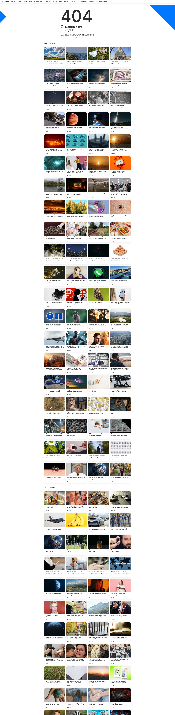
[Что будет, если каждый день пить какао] (76, 101)
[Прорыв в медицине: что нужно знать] (120, 210)
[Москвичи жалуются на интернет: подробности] (120, 604)
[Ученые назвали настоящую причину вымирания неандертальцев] (54, 276)
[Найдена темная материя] (76, 560)
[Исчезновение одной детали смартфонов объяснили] (76, 451)
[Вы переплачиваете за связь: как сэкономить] (98, 385)
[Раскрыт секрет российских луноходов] (76, 538)
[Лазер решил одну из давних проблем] (120, 276)
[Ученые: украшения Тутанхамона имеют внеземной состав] (98, 407)
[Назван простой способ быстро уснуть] (120, 407)
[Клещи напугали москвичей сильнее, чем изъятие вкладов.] (98, 319)
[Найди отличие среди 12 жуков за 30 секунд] (76, 144)
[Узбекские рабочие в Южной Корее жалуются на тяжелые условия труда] (120, 188)
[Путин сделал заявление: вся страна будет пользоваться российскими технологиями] (76, 79)
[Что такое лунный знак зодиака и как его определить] (98, 538)
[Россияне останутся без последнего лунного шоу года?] (98, 254)
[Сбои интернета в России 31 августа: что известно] (120, 560)
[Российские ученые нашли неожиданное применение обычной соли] (98, 210)
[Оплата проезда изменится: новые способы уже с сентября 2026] (54, 698)
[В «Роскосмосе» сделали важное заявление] (98, 363)
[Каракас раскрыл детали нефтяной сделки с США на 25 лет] (120, 144)
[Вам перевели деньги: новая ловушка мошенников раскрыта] (98, 698)
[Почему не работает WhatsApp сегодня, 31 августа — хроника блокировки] (98, 276)
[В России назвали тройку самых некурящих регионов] (98, 429)
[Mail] (2, 1)
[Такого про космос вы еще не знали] (76, 582)
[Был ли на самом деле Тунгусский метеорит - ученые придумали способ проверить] (120, 122)
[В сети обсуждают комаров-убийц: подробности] (54, 473)
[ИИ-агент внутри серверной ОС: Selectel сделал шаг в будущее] (54, 429)
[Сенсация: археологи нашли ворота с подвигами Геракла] (120, 429)
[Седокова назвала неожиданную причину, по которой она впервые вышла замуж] (120, 516)
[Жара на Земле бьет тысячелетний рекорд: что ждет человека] (54, 210)
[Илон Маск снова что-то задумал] (98, 188)
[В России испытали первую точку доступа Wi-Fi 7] (120, 298)
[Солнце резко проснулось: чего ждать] (54, 166)
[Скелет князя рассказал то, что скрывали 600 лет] (120, 57)
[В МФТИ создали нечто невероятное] (98, 582)
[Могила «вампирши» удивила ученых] (76, 676)
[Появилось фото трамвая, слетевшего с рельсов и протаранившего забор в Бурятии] (54, 122)
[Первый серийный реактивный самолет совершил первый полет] (54, 341)
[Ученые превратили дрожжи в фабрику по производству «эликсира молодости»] (54, 560)
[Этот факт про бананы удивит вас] (76, 654)
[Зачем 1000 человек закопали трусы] (98, 57)
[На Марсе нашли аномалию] (76, 122)
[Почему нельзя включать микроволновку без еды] (76, 188)
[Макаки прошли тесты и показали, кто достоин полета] (76, 319)
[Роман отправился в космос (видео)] (120, 495)
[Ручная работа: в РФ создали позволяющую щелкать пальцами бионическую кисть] (54, 582)
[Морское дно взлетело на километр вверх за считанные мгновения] (54, 57)
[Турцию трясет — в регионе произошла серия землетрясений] (120, 698)
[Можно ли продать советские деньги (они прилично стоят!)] (120, 79)
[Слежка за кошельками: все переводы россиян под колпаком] (98, 560)
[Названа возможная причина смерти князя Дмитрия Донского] (98, 451)
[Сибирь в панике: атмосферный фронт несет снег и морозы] (54, 254)
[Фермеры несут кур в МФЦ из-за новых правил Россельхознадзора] (54, 632)
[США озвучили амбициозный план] (98, 604)
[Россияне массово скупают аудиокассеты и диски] (120, 166)
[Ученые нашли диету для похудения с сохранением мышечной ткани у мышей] (120, 232)
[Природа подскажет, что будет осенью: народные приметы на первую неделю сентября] (76, 632)
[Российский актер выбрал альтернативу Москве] (98, 341)
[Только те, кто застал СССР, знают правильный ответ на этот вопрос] (120, 654)
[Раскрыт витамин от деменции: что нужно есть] (120, 676)
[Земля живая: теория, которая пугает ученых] (54, 676)
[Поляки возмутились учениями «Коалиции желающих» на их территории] (76, 495)
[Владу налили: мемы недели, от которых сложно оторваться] (120, 473)
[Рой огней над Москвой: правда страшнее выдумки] (54, 101)
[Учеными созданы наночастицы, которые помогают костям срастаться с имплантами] (76, 516)
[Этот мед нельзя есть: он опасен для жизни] (98, 676)
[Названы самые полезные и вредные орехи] (98, 632)
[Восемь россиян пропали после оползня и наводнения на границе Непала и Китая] (120, 341)
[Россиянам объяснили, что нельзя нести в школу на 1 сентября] (76, 232)
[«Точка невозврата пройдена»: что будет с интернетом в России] (76, 254)
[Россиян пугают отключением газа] (98, 122)
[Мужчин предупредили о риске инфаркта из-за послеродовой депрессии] (76, 407)
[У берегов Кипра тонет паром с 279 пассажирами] (76, 57)
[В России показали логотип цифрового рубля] (76, 298)
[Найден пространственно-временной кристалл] (98, 516)
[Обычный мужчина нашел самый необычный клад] (54, 232)
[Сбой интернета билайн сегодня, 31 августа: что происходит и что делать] (120, 363)
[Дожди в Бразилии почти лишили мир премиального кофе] (120, 538)
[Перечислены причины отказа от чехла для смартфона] (76, 276)
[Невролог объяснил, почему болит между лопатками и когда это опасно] (76, 698)
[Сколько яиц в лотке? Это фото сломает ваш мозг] (120, 254)
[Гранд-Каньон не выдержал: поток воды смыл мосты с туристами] (76, 604)
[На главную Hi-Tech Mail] (6, 1)
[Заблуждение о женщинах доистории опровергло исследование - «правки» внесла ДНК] (120, 101)
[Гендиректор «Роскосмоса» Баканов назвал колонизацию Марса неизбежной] (54, 363)
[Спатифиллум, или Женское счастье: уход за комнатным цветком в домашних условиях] (54, 538)
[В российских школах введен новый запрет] (120, 451)
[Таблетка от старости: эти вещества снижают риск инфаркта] (76, 363)
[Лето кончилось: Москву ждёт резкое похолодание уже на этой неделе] (54, 188)
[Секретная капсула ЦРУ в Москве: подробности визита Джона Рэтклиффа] (54, 654)
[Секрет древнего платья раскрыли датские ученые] (54, 407)
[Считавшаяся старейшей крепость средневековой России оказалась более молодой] (98, 232)
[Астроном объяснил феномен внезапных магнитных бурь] (76, 385)
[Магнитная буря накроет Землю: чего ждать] (98, 166)
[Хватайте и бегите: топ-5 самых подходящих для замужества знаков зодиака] (120, 319)
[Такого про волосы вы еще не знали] (54, 298)
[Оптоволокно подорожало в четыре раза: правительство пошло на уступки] (120, 582)
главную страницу (75, 37)
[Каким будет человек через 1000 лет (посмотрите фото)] (76, 341)
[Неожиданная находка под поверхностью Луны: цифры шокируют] (98, 101)
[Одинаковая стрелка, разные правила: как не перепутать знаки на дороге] (54, 319)
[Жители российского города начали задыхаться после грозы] (98, 79)
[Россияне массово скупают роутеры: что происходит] (98, 144)
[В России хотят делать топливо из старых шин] (76, 429)
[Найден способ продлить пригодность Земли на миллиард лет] (98, 473)
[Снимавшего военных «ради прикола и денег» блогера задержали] (54, 385)
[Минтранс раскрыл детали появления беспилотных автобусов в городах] (98, 495)
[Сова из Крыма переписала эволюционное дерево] (98, 298)
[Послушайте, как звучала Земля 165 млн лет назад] (54, 516)
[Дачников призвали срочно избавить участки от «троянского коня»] (54, 451)
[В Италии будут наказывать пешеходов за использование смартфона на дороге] (120, 385)
